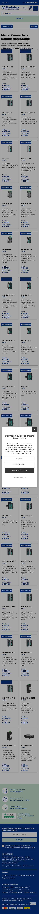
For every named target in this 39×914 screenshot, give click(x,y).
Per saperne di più (20, 478)
